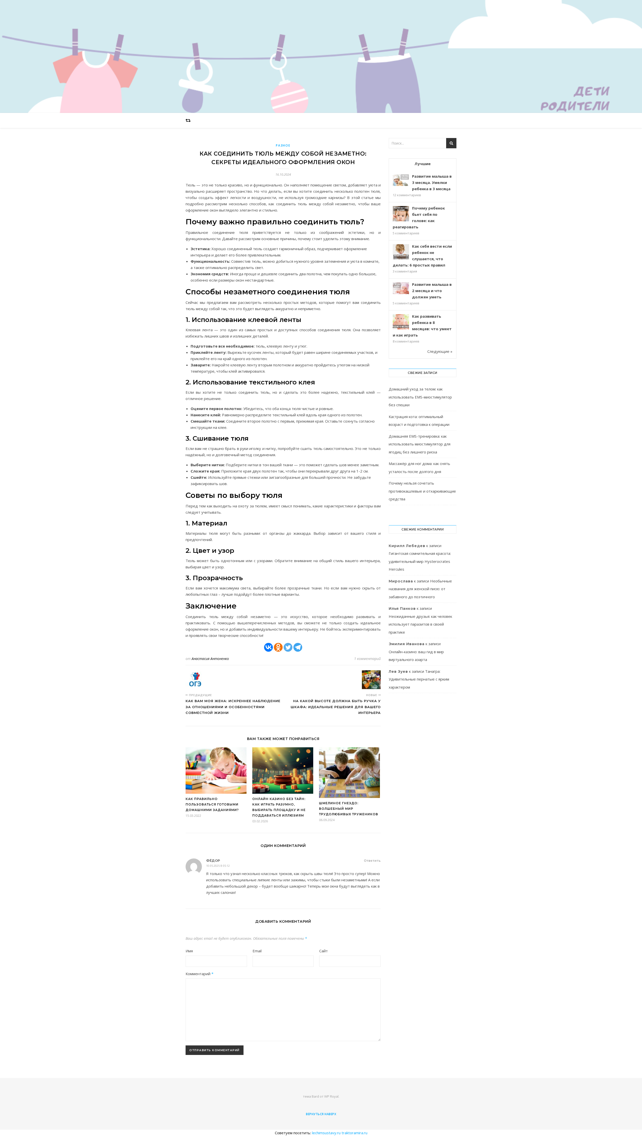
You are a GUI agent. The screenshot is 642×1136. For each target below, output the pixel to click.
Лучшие (423, 163)
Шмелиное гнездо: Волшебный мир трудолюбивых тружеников (348, 808)
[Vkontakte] (268, 647)
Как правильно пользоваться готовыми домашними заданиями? (212, 804)
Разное (283, 145)
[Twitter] (288, 647)
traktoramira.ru (354, 1132)
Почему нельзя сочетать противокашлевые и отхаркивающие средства (422, 491)
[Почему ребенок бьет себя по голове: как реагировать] (401, 214)
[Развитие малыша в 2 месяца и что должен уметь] (401, 288)
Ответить (372, 860)
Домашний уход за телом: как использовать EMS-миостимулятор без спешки (420, 396)
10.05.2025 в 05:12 (218, 865)
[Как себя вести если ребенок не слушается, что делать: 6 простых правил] (401, 252)
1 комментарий (367, 658)
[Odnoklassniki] (278, 647)
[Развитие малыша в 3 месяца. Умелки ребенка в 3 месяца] (401, 180)
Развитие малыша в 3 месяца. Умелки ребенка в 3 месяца (432, 182)
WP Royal (331, 1096)
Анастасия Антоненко (210, 658)
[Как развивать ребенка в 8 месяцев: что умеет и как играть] (401, 322)
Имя (189, 950)
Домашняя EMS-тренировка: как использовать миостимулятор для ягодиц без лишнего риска (419, 444)
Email (257, 950)
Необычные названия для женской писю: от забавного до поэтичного (420, 588)
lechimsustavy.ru (326, 1132)
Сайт (323, 950)
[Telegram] (297, 647)
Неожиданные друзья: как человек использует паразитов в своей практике (420, 624)
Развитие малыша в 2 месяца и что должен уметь (432, 290)
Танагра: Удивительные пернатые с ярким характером (419, 679)
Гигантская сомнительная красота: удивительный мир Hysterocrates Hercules (420, 561)
